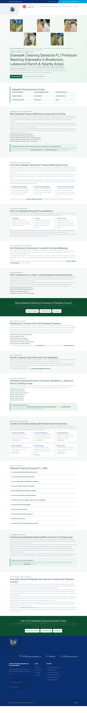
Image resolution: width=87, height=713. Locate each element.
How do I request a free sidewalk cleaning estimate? (25, 523)
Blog (71, 6)
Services (60, 6)
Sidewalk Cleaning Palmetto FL (17, 396)
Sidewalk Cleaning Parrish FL (17, 398)
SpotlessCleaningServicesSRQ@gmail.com (32, 656)
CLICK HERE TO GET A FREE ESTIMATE (70, 1)
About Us (42, 6)
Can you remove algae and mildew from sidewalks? (25, 481)
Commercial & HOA (60, 96)
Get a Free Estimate (16, 76)
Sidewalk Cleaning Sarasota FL (17, 389)
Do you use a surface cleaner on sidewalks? (23, 486)
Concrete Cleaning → (39, 440)
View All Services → (61, 453)
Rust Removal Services (53, 677)
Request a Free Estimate (32, 630)
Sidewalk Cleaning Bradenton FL (17, 391)
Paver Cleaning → (15, 453)
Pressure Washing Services (54, 667)
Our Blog (38, 672)
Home (38, 6)
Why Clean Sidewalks (17, 92)
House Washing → (61, 440)
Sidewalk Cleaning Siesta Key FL (18, 394)
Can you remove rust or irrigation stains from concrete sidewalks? (29, 500)
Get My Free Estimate (32, 311)
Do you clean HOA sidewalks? (19, 509)
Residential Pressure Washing (51, 6)
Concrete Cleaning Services (54, 674)
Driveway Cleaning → (16, 440)
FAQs (57, 99)
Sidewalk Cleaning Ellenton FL (17, 400)
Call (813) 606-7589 (29, 76)
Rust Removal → (38, 454)
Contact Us (75, 6)
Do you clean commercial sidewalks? (21, 504)
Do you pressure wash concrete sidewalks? (23, 476)
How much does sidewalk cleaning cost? (22, 514)
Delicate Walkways (17, 96)
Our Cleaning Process (61, 92)
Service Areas (66, 6)
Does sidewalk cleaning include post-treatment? (24, 490)
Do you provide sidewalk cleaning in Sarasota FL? (25, 472)
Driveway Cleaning (52, 669)
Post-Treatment (38, 96)
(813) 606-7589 (30, 7)
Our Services (39, 669)
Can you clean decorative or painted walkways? (24, 495)
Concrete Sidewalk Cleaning (41, 92)
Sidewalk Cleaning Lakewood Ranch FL (19, 392)
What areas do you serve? (18, 518)
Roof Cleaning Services (53, 672)
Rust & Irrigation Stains (18, 99)
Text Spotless (40, 76)
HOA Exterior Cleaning (53, 679)
